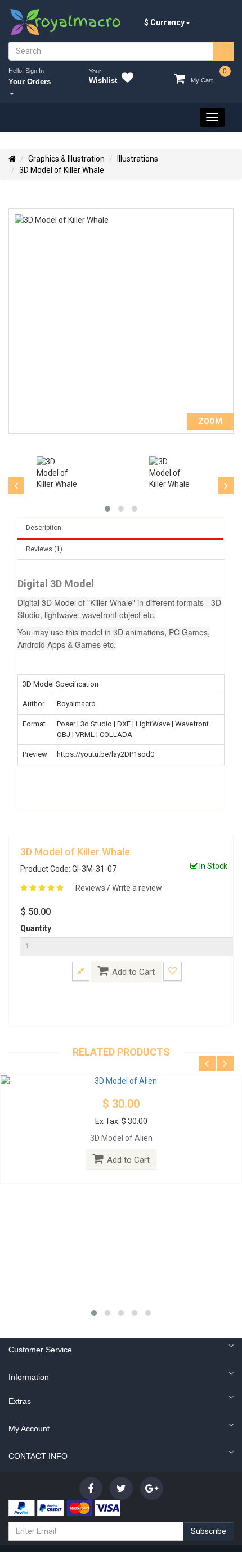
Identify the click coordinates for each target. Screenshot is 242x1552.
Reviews (91, 887)
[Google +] (151, 1488)
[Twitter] (121, 1488)
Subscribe (208, 1531)
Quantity (35, 928)
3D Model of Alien (121, 1138)
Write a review (137, 887)
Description (43, 528)
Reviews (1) (44, 549)
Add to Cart (133, 972)
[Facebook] (90, 1488)
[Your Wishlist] (125, 79)
